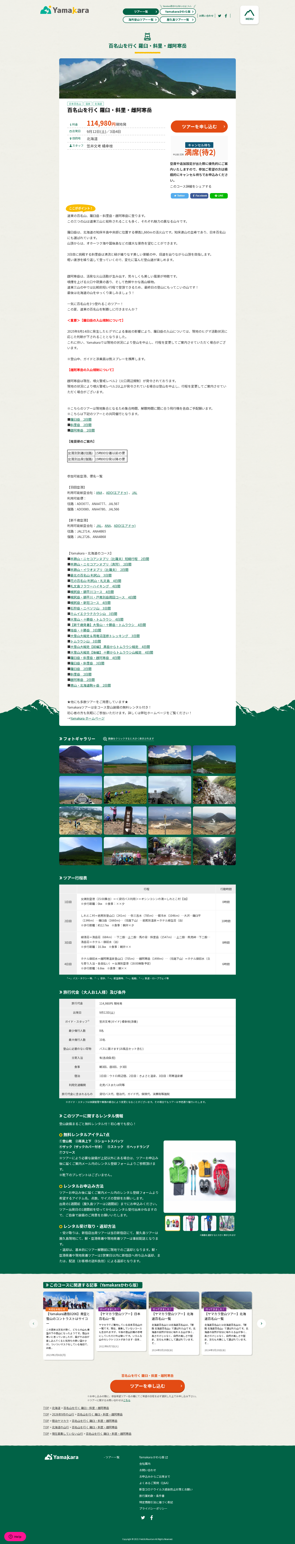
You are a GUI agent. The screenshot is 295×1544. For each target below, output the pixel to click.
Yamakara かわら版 (151, 1457)
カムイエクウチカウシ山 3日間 (93, 613)
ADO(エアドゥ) (117, 492)
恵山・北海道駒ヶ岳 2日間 (90, 685)
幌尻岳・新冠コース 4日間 (90, 602)
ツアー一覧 (141, 11)
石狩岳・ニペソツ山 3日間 (90, 608)
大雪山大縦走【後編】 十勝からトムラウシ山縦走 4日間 (111, 652)
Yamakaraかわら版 (177, 11)
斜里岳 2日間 (81, 424)
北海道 (98, 103)
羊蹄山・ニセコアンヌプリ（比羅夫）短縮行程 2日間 (109, 558)
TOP (46, 1408)
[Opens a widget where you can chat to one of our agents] (15, 1537)
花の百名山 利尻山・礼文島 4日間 (95, 580)
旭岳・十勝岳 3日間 (85, 630)
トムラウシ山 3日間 (85, 641)
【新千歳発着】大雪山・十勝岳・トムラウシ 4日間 (108, 624)
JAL (134, 492)
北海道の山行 (60, 1427)
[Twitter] (219, 16)
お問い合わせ (206, 15)
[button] (249, 15)
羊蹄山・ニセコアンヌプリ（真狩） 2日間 (100, 564)
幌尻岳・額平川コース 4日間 (92, 591)
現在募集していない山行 (67, 1434)
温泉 (87, 103)
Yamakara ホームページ (87, 718)
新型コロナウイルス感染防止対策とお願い (166, 1489)
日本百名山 (75, 103)
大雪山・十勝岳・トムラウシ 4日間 (96, 619)
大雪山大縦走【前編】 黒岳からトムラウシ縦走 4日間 (110, 646)
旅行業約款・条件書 (152, 1496)
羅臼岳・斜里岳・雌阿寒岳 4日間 (95, 657)
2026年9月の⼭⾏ (63, 1414)
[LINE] (219, 196)
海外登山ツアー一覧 (141, 19)
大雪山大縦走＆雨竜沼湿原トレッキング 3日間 (105, 635)
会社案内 (145, 1464)
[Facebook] (226, 16)
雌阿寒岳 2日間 (82, 430)
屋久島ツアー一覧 (178, 19)
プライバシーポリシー (153, 1508)
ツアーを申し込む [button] (199, 126)
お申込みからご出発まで (154, 1476)
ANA (99, 492)
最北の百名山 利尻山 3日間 (91, 575)
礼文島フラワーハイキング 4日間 (95, 586)
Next (261, 1323)
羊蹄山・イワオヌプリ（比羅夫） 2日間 (99, 569)
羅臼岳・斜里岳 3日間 (87, 663)
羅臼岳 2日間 (81, 419)
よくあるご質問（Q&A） (154, 1483)
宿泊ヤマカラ (60, 1421)
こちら (126, 1400)
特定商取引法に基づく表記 (156, 1502)
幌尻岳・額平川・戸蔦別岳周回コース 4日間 (103, 597)
